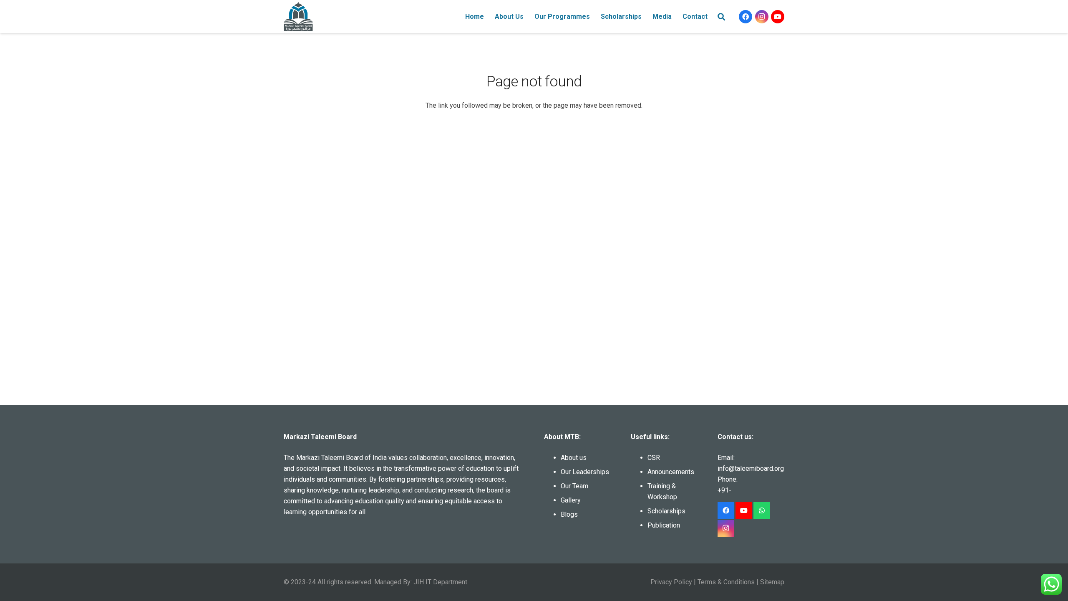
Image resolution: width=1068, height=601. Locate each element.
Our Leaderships (585, 472)
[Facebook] (745, 16)
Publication (663, 525)
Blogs (569, 514)
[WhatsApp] (761, 510)
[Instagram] (761, 16)
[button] (528, 16)
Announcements (670, 472)
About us (574, 458)
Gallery (571, 500)
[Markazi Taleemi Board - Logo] (298, 16)
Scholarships (666, 511)
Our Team (574, 486)
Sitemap (772, 582)
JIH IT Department (440, 582)
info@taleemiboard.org (751, 468)
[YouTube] (777, 16)
